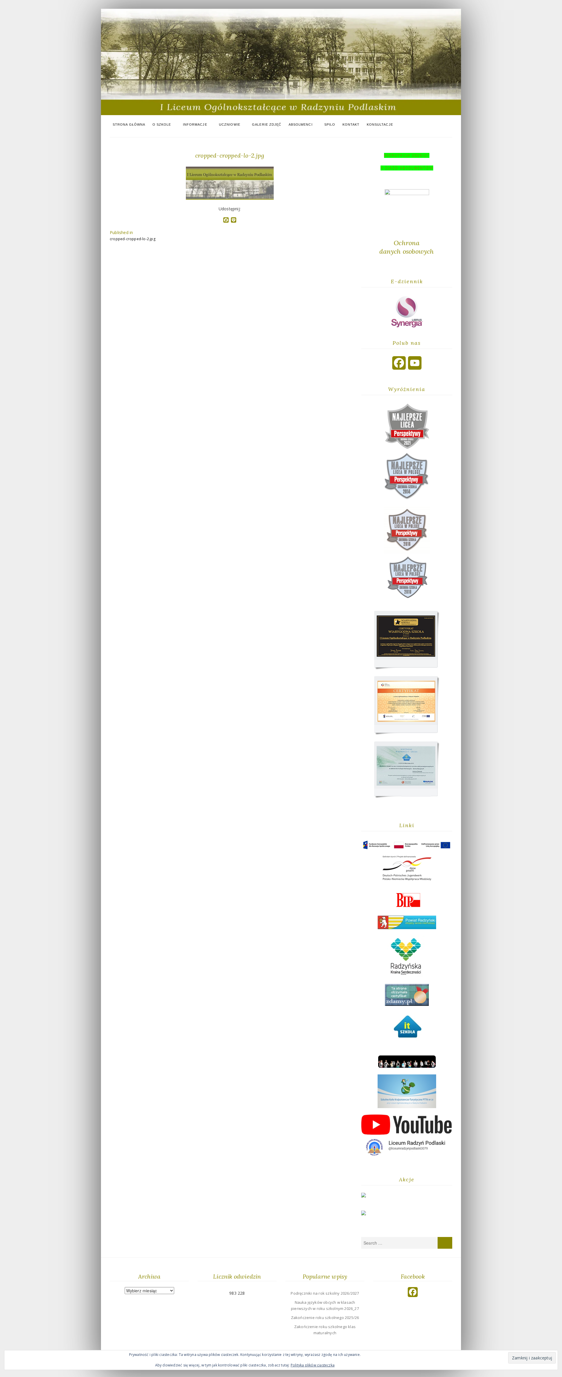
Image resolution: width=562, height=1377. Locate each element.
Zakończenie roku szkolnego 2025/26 (325, 1317)
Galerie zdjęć (266, 124)
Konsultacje (380, 124)
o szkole (162, 124)
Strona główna (129, 124)
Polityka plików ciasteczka (313, 1365)
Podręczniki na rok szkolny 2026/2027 (325, 1293)
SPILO (329, 124)
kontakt (351, 124)
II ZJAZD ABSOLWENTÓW (407, 167)
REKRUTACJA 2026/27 (406, 155)
